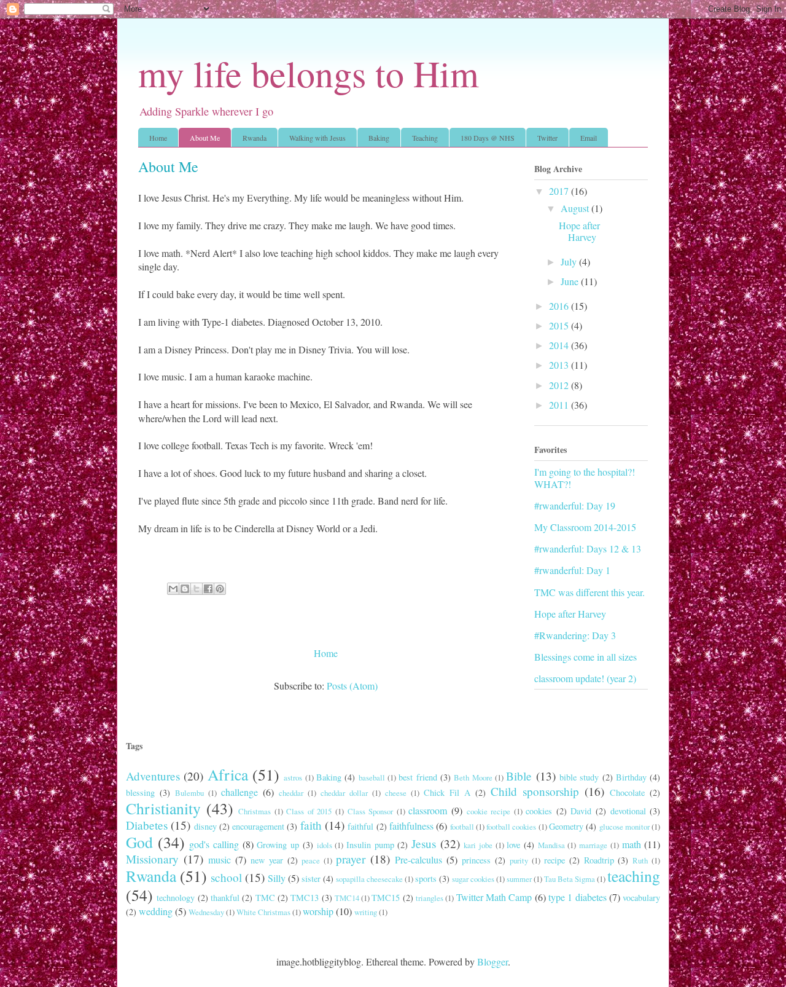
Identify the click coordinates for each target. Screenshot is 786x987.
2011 (560, 404)
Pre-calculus (418, 859)
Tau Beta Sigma (569, 878)
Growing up (278, 845)
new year (267, 860)
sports (426, 878)
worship (318, 911)
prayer (350, 859)
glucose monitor (624, 826)
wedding (156, 911)
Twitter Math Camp (494, 897)
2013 (560, 364)
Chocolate (627, 792)
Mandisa (551, 845)
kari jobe (478, 845)
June (571, 281)
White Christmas (263, 912)
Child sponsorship (535, 791)
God (139, 842)
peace (311, 860)
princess (476, 860)
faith (311, 825)
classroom (427, 810)
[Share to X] (196, 589)
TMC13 (304, 897)
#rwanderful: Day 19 (574, 505)
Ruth (640, 860)
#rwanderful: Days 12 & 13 (587, 548)
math (631, 844)
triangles (429, 897)
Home (158, 138)
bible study (579, 777)
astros (293, 777)
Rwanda (255, 138)
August (576, 208)
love (513, 845)
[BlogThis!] (185, 589)
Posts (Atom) (352, 685)
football (462, 826)
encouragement (258, 826)
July (570, 261)
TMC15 (386, 897)
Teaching (425, 138)
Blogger (492, 961)
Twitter (547, 138)
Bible (519, 776)
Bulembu (189, 792)
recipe (554, 860)
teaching (633, 875)
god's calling (214, 844)
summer (519, 878)
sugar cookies (473, 878)
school (226, 877)
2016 (560, 305)
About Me (205, 138)
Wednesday (206, 912)
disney (205, 826)
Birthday (631, 777)
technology (176, 897)
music (219, 859)
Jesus (423, 843)
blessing (140, 792)
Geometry (566, 826)
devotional (628, 811)
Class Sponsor (371, 811)
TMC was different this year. (589, 592)
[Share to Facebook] (208, 589)
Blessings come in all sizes (585, 656)
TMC (265, 897)
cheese (396, 792)
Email (588, 138)
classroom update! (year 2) (585, 678)
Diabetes (147, 825)
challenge (239, 791)
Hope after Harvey (579, 231)
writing (365, 912)
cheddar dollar (344, 792)
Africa (228, 774)
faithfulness (411, 825)
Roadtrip (599, 860)
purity (519, 860)
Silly (277, 877)
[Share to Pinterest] (220, 589)
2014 (560, 345)
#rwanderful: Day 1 (572, 570)
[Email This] (173, 589)
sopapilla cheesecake (369, 878)
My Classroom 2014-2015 (585, 527)
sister (311, 878)
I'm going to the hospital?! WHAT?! (584, 477)
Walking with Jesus (317, 138)
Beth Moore (473, 777)
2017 (560, 190)
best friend (418, 777)
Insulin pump (370, 845)
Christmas (254, 811)
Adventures (153, 776)
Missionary (152, 859)
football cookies (511, 826)
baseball (372, 777)
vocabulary (641, 897)
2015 (560, 325)
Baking (378, 138)
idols (324, 845)
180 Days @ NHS (488, 138)
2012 (560, 385)
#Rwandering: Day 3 (575, 635)
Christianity (163, 808)
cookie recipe (489, 811)
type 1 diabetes (577, 897)
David (580, 811)
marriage (593, 845)
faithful (360, 826)
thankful (225, 897)
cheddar (291, 792)
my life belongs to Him (308, 73)
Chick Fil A (447, 792)
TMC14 (347, 897)
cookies (539, 811)
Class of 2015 (309, 811)
